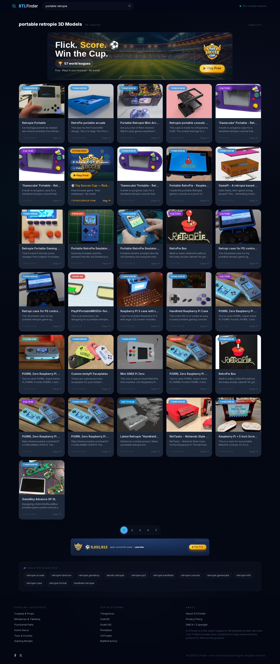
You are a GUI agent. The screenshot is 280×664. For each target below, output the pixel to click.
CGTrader (106, 635)
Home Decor (21, 629)
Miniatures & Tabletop (27, 618)
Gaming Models (23, 640)
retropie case (34, 583)
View (55, 138)
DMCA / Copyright (196, 624)
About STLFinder (196, 613)
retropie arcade (35, 575)
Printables (106, 629)
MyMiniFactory (108, 640)
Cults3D (105, 618)
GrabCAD (105, 624)
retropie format (58, 583)
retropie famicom (61, 575)
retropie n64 (243, 575)
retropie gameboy (89, 575)
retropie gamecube (218, 575)
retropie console (190, 575)
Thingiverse (107, 613)
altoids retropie (115, 575)
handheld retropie (84, 583)
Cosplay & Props (24, 613)
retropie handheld (163, 575)
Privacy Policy (194, 618)
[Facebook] (15, 655)
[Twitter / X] (20, 655)
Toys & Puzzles (23, 635)
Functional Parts (24, 624)
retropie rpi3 (138, 575)
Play (105, 200)
